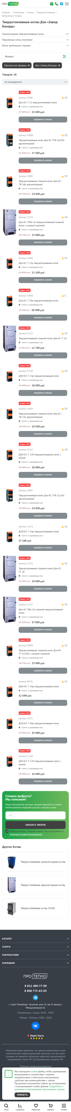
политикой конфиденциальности (26, 834)
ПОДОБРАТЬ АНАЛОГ (43, 119)
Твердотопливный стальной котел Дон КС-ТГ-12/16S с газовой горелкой (40, 652)
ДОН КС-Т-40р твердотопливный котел (39, 723)
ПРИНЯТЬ (22, 1094)
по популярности (13, 81)
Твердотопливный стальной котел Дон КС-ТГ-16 (40, 570)
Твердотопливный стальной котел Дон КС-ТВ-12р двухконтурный (40, 415)
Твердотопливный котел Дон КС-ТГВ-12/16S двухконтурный (41, 497)
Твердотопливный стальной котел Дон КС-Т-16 (43, 338)
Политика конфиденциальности (35, 1066)
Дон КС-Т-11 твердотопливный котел (38, 102)
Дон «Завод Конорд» (46, 65)
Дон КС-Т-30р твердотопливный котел (38, 300)
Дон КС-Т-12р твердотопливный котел (38, 263)
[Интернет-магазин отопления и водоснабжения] (11, 4)
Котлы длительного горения (35, 45)
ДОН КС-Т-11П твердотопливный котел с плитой (40, 763)
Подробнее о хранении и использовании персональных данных (40, 1088)
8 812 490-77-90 (36, 986)
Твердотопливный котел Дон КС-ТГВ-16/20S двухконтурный (41, 142)
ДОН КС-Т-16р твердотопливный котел (39, 531)
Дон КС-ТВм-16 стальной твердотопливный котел (41, 611)
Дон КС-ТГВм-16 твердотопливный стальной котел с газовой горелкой (41, 224)
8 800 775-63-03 (35, 990)
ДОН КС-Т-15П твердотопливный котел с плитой (40, 456)
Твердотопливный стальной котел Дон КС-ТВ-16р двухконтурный (40, 183)
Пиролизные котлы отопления (35, 39)
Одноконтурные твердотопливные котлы (35, 33)
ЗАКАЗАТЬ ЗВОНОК (35, 824)
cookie (34, 1071)
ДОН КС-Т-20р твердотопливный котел (39, 686)
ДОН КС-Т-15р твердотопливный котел (39, 375)
